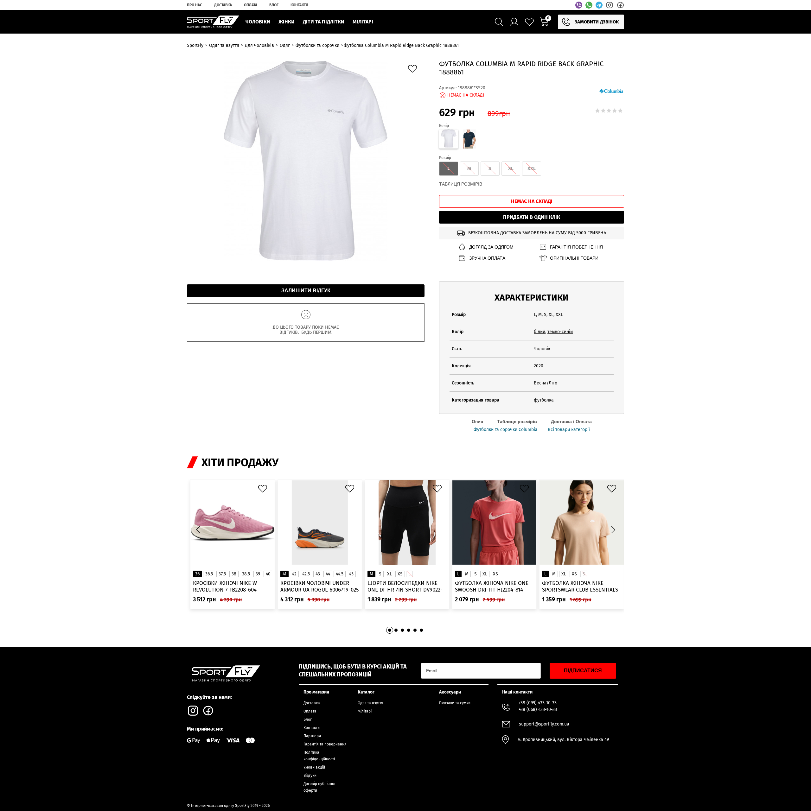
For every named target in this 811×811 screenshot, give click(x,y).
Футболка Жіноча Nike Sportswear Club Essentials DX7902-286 (580, 586)
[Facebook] (620, 5)
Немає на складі (531, 201)
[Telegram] (599, 5)
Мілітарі (365, 711)
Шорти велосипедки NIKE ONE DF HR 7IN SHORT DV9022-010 (405, 586)
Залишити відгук (305, 290)
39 (258, 574)
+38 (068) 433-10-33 (538, 709)
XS (400, 574)
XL (389, 574)
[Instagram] (609, 5)
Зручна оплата (487, 258)
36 (197, 574)
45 (351, 574)
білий (539, 331)
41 (284, 574)
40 (268, 574)
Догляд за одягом (491, 247)
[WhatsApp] (588, 5)
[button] (613, 530)
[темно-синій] (469, 140)
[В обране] (414, 70)
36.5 (209, 574)
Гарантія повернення (576, 247)
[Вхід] (514, 22)
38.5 (246, 574)
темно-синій (560, 331)
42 (294, 574)
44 (328, 574)
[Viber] (578, 5)
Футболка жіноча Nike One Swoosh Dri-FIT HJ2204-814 (491, 586)
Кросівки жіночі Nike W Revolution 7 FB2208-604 (225, 586)
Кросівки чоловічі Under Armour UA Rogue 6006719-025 (319, 586)
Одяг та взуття (370, 703)
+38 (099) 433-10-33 (538, 703)
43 (318, 574)
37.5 (222, 574)
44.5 (339, 574)
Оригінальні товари (574, 258)
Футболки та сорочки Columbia (506, 430)
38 (234, 574)
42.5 (306, 574)
